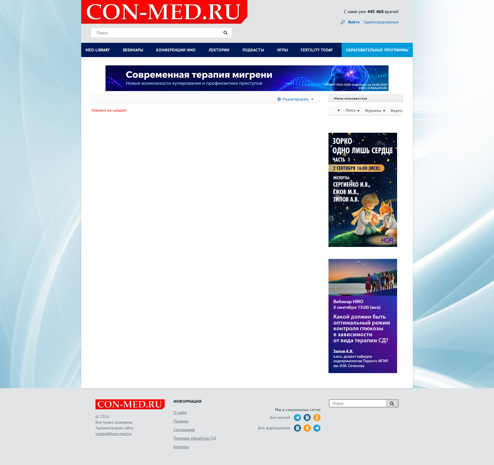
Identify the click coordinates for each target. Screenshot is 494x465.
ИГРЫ (282, 50)
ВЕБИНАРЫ (133, 50)
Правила (181, 421)
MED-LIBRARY (97, 50)
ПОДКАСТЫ (253, 50)
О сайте (180, 412)
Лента (350, 110)
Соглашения (184, 429)
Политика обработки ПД (195, 438)
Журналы (373, 110)
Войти (354, 22)
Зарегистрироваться (381, 22)
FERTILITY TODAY (317, 50)
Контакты (181, 446)
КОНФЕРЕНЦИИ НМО (176, 50)
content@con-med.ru (113, 433)
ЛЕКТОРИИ (219, 50)
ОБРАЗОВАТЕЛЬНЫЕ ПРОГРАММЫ (377, 50)
